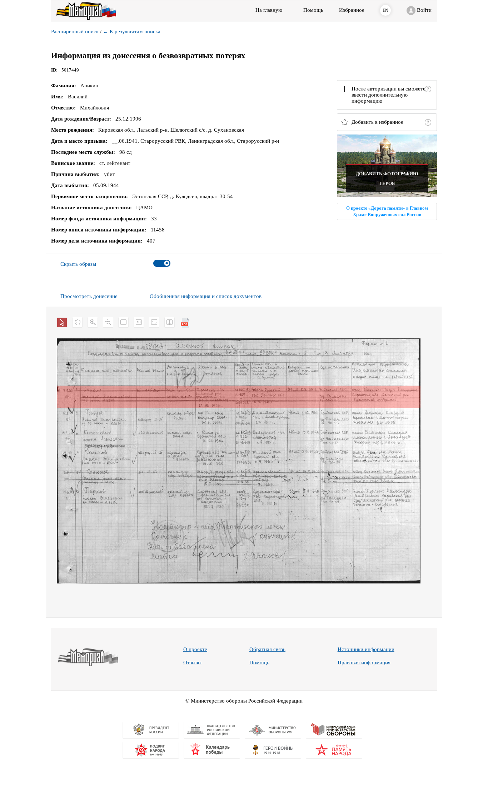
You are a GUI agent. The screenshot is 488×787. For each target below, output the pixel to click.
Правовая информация (364, 662)
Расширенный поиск (75, 31)
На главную (268, 10)
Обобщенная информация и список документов (206, 296)
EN (385, 10)
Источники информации (366, 649)
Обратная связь (267, 649)
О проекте (195, 649)
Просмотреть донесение (89, 296)
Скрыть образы (78, 264)
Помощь (259, 662)
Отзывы (192, 662)
